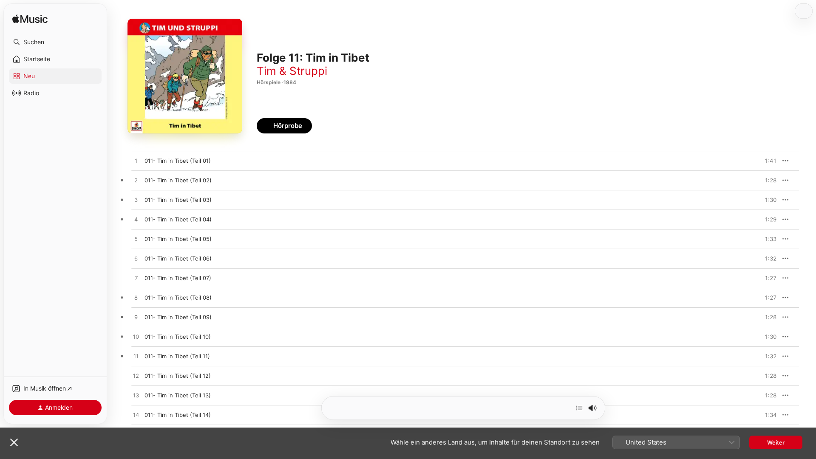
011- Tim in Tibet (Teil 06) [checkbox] (178, 258)
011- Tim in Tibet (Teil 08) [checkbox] (178, 297)
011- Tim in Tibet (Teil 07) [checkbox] (177, 278)
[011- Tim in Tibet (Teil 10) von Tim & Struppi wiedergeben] (136, 337)
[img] (30, 19)
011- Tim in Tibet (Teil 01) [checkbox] (177, 160)
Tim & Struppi (292, 70)
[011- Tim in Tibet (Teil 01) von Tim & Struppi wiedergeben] (136, 161)
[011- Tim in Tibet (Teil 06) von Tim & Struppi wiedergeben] (136, 259)
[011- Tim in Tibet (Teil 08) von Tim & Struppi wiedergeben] (136, 298)
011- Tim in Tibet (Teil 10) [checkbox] (177, 336)
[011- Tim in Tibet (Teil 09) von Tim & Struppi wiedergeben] (136, 317)
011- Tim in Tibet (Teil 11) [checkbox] (177, 356)
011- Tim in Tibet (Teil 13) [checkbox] (177, 395)
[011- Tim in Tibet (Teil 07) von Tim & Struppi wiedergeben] (136, 278)
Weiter (776, 442)
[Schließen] (14, 442)
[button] (55, 42)
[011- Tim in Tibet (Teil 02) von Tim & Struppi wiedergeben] (136, 180)
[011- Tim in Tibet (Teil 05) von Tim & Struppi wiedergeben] (136, 239)
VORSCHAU (764, 160)
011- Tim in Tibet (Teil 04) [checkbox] (178, 219)
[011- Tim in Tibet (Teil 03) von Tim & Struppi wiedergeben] (136, 200)
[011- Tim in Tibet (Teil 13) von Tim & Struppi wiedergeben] (136, 396)
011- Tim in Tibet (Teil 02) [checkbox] (178, 180)
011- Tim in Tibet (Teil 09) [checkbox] (178, 317)
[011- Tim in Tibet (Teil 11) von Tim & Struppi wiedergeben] (136, 356)
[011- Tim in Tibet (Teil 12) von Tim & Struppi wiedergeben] (136, 376)
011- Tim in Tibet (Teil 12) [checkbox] (177, 375)
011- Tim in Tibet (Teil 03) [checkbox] (178, 199)
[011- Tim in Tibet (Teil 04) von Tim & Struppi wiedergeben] (136, 220)
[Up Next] (579, 408)
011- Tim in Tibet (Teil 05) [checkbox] (178, 238)
